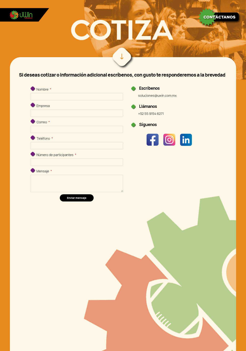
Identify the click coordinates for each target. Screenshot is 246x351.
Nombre (43, 89)
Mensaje (43, 171)
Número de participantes (55, 155)
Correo (42, 122)
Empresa (43, 106)
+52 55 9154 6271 (151, 113)
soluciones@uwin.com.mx (157, 95)
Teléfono (44, 138)
